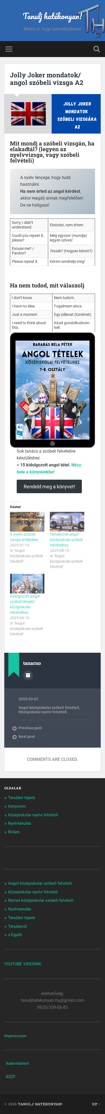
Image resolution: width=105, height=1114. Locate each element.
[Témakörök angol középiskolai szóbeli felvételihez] (67, 522)
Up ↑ (96, 1104)
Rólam (14, 832)
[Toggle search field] (96, 49)
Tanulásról (17, 926)
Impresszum (15, 1035)
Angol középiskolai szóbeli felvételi (49, 707)
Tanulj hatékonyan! (52, 16)
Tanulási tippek (21, 797)
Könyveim (17, 806)
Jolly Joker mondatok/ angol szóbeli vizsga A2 (46, 79)
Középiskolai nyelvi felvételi (43, 712)
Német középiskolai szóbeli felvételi (41, 900)
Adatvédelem (17, 1063)
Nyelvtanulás (19, 823)
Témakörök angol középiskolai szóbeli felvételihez (66, 539)
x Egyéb (15, 934)
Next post (27, 736)
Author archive (28, 675)
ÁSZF (10, 1076)
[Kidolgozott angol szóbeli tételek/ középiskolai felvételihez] (27, 584)
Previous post (30, 728)
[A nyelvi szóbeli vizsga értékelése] (27, 522)
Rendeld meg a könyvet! (49, 486)
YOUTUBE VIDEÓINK (22, 964)
